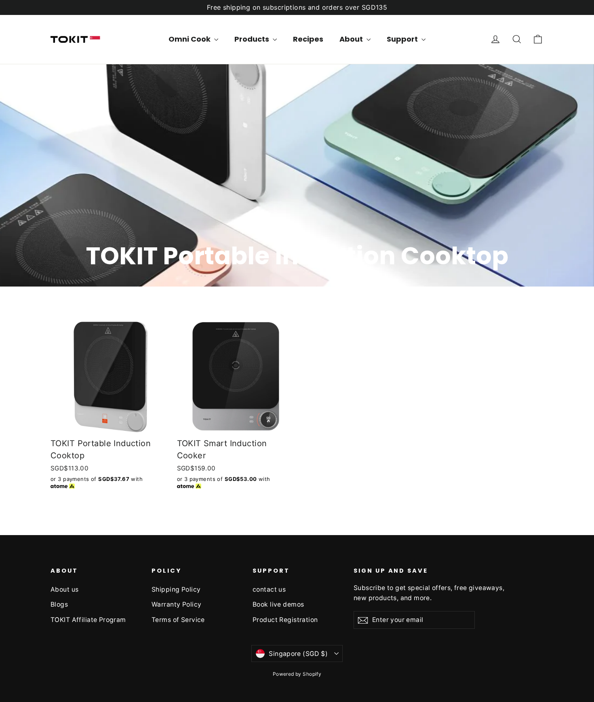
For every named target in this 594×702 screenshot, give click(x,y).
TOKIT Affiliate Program (88, 620)
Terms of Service (178, 620)
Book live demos (278, 604)
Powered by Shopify (297, 674)
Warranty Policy (176, 604)
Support (403, 39)
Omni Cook (190, 39)
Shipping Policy (176, 589)
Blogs (59, 604)
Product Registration (285, 620)
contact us (269, 589)
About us (64, 589)
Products (252, 39)
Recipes (308, 39)
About (351, 39)
